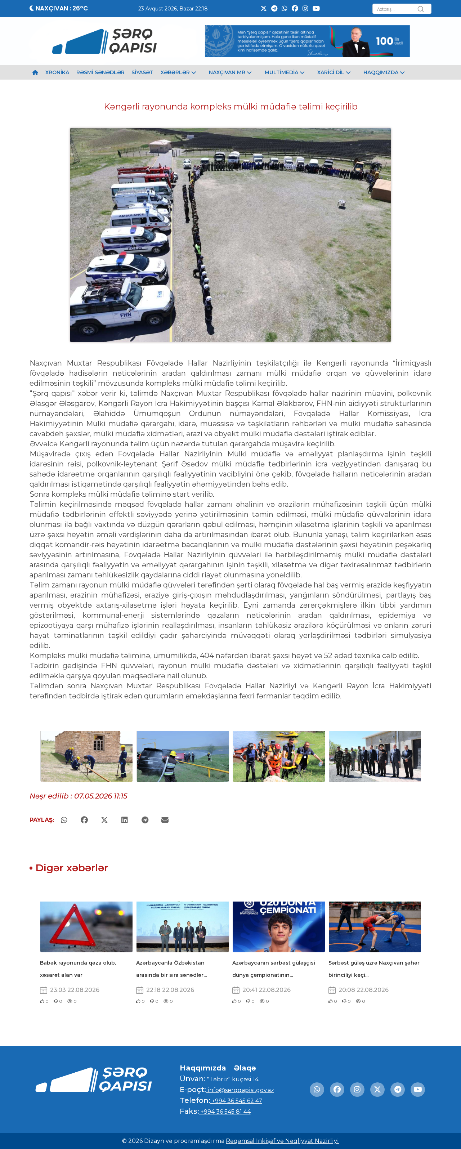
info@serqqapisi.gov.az (240, 1090)
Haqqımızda (203, 1068)
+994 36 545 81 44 (225, 1111)
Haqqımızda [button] (381, 72)
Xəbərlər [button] (176, 72)
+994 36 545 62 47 (236, 1100)
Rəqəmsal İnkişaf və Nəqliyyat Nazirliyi (282, 1140)
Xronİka (57, 72)
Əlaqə (245, 1068)
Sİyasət (142, 72)
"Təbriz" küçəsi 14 (232, 1079)
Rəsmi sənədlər (100, 72)
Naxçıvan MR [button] (228, 72)
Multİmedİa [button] (282, 72)
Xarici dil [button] (331, 72)
